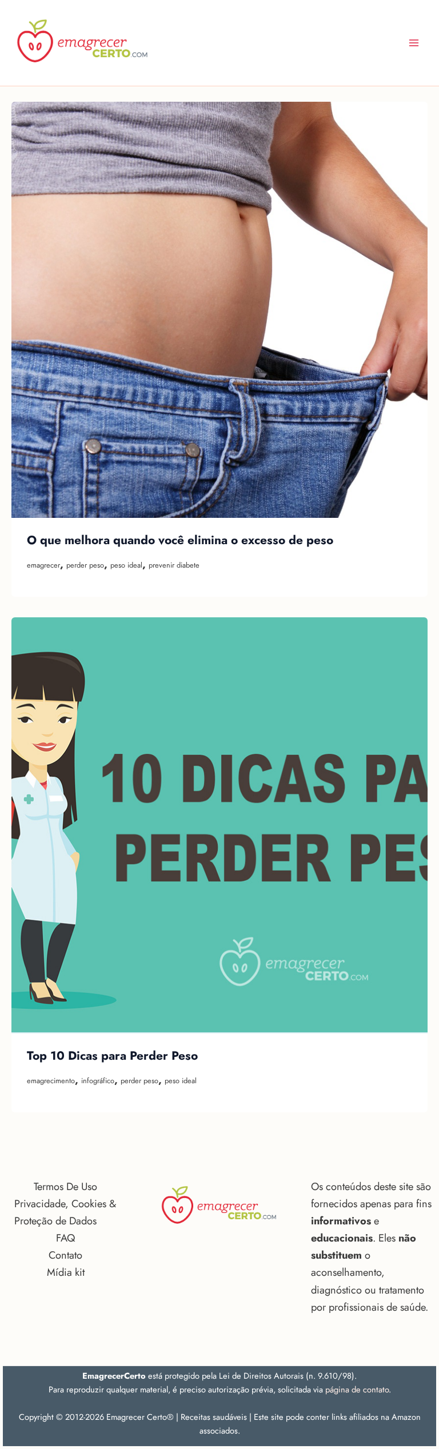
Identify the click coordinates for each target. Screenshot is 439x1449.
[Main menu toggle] (414, 42)
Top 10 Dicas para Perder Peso (112, 1055)
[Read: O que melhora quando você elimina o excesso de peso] (219, 310)
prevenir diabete (174, 565)
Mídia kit (66, 1272)
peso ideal (126, 565)
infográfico (97, 1080)
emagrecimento (51, 1080)
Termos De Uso (65, 1186)
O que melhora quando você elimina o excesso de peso (180, 540)
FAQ (65, 1238)
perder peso (85, 565)
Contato (65, 1255)
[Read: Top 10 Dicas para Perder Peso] (219, 825)
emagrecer (43, 565)
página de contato (357, 1389)
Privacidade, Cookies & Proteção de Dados (65, 1212)
